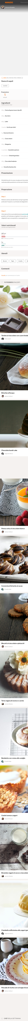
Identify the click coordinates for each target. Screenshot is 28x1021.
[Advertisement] (10, 467)
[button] (22, 77)
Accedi (3, 275)
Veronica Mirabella (10, 7)
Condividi (5, 85)
